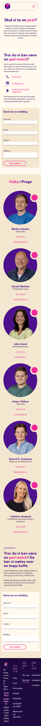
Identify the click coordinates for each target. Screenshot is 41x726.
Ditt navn (7, 119)
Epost (6, 130)
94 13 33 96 (20, 527)
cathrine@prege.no (20, 532)
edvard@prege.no (20, 472)
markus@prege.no (20, 242)
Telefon (6, 140)
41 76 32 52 (20, 352)
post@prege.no (18, 83)
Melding (7, 151)
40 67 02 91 (20, 467)
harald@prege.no (20, 299)
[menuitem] (18, 678)
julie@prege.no (20, 357)
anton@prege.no (20, 414)
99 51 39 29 (20, 409)
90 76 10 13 (20, 294)
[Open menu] (33, 6)
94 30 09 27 (16, 77)
